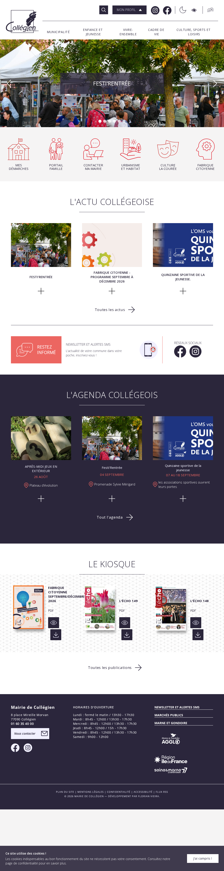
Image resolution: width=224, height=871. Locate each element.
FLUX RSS (162, 791)
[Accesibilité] (194, 10)
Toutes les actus (110, 309)
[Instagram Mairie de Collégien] (155, 10)
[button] (129, 9)
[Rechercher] (103, 9)
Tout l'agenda (110, 517)
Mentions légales (90, 791)
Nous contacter (24, 733)
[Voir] (53, 622)
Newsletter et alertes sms (177, 707)
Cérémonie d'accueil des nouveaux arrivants (112, 82)
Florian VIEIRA (148, 796)
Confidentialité (118, 791)
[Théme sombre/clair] (180, 10)
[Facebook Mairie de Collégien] (167, 10)
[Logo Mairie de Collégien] (22, 21)
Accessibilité (143, 791)
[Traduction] (208, 10)
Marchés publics (168, 715)
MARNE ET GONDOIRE (170, 723)
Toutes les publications (110, 667)
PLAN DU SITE (65, 791)
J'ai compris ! (202, 858)
